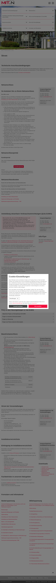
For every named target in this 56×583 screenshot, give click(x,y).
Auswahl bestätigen (18, 306)
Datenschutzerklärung (17, 303)
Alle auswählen (37, 306)
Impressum (34, 303)
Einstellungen (13, 298)
